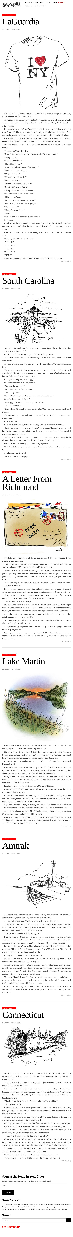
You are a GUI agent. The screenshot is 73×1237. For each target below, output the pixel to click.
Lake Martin (23, 661)
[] (66, 261)
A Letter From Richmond (27, 483)
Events (27, 6)
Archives (35, 6)
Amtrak (15, 846)
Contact (42, 6)
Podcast (48, 2)
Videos (41, 2)
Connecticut (23, 1015)
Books (55, 2)
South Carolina (28, 281)
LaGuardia (20, 21)
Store (36, 2)
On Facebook (11, 1227)
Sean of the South (8, 14)
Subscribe (8, 1192)
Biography (29, 2)
